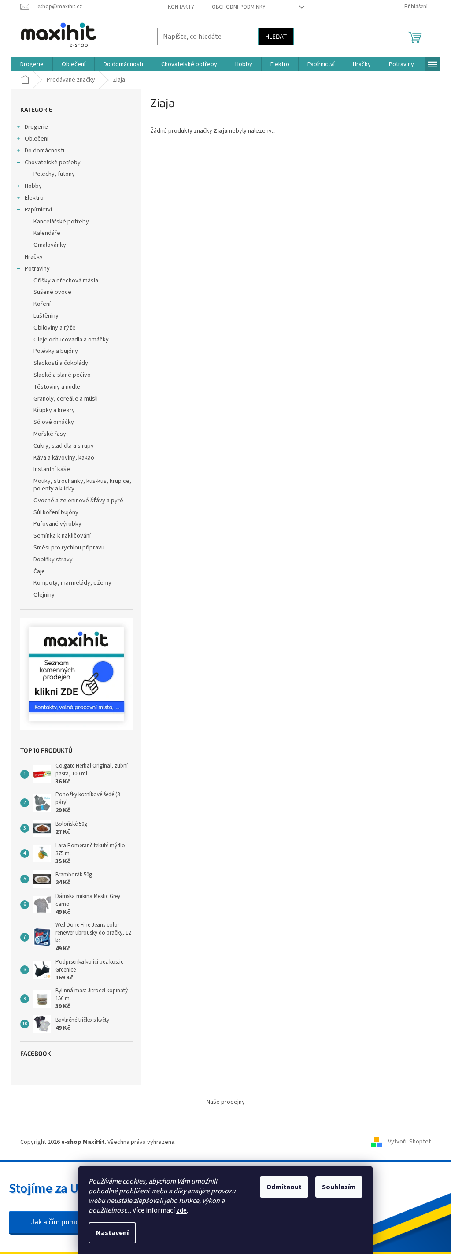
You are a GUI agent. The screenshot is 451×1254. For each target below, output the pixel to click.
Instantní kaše (51, 469)
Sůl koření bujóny (55, 512)
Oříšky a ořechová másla (65, 280)
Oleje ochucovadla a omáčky (71, 339)
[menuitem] (31, 64)
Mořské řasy (49, 434)
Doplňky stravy (53, 559)
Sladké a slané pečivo (62, 375)
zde (181, 1210)
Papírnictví (38, 209)
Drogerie (36, 126)
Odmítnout (284, 1187)
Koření (42, 304)
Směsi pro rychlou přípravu (68, 547)
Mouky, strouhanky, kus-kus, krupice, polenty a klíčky (82, 485)
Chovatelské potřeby (53, 162)
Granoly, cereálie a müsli (65, 398)
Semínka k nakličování (62, 535)
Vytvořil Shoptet (409, 1142)
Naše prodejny (226, 1102)
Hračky (34, 256)
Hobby (33, 186)
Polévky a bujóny (55, 351)
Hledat (276, 36)
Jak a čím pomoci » (60, 1222)
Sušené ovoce (52, 292)
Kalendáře (46, 233)
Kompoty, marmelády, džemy (72, 583)
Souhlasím (339, 1187)
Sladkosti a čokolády (60, 363)
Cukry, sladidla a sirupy (63, 445)
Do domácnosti (44, 150)
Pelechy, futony (54, 174)
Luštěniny (46, 316)
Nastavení (112, 1233)
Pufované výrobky (57, 523)
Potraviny (37, 268)
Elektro (34, 197)
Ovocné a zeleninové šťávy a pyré (78, 500)
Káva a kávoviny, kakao (63, 457)
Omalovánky (49, 245)
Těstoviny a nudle (56, 386)
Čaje (39, 571)
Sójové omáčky (53, 422)
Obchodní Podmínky (239, 7)
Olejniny (44, 594)
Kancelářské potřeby (61, 221)
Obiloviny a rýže (54, 327)
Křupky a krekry (54, 410)
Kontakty (181, 7)
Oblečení (36, 138)
